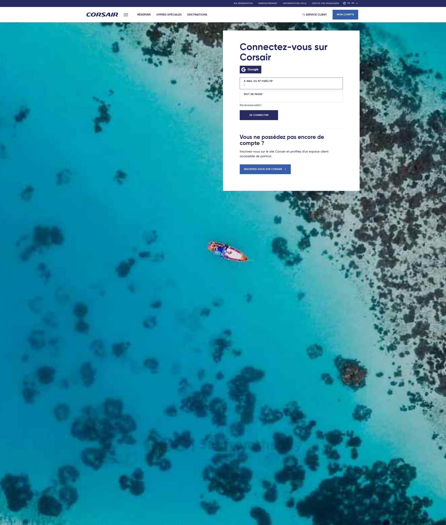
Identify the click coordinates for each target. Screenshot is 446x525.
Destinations (197, 14)
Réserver (144, 14)
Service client (316, 14)
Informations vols (294, 3)
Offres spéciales (169, 14)
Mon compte (345, 14)
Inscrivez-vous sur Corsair (263, 169)
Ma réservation (243, 3)
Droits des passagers (325, 3)
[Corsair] (102, 15)
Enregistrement (267, 3)
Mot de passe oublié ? (251, 105)
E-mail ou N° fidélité (258, 81)
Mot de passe (253, 94)
